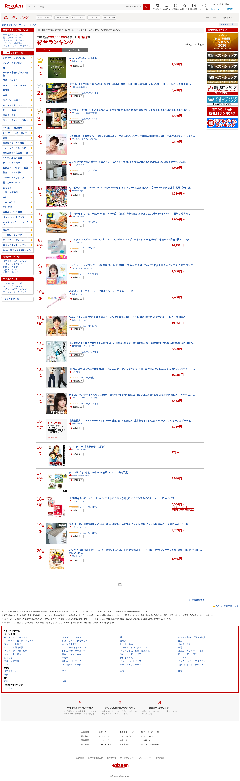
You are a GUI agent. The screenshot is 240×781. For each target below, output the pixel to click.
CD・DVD (7, 207)
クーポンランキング (12, 286)
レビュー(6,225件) (88, 170)
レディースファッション (14, 58)
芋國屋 (74, 657)
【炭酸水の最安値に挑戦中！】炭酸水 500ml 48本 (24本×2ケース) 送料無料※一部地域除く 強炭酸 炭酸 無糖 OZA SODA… (131, 343)
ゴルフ (6, 230)
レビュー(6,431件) (88, 118)
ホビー (6, 197)
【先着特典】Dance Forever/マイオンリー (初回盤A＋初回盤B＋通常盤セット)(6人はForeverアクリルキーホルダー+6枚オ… (132, 420)
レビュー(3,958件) (88, 584)
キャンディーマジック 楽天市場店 (85, 398)
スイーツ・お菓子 (11, 100)
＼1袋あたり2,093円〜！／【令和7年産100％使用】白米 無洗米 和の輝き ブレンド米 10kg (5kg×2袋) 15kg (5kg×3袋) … (129, 110)
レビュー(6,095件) (88, 740)
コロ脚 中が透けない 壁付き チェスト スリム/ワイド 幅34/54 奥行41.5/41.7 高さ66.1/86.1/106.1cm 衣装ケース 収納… (128, 161)
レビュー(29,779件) (89, 403)
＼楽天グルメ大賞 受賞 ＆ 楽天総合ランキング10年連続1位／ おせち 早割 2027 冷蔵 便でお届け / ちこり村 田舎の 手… (130, 317)
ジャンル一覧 (211, 17)
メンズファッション (12, 62)
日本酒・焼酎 (9, 115)
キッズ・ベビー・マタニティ (17, 46)
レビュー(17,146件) (89, 351)
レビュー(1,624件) (88, 533)
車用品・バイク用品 (12, 212)
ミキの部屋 (76, 372)
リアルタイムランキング (14, 261)
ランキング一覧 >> (228, 24)
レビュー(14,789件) (89, 274)
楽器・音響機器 (10, 192)
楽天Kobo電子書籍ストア (81, 449)
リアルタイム (93, 17)
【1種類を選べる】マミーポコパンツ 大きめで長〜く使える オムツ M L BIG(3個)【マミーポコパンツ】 (122, 498)
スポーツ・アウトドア (13, 177)
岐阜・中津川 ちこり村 (80, 320)
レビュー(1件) (86, 610)
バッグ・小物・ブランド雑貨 (15, 74)
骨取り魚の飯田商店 (79, 87)
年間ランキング (10, 272)
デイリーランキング (12, 264)
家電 (5, 138)
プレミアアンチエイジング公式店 (84, 139)
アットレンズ (77, 242)
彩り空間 (75, 708)
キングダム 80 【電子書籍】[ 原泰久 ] (88, 446)
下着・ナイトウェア (12, 80)
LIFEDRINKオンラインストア (83, 346)
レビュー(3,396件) (88, 222)
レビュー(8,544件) (88, 507)
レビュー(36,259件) (89, 662)
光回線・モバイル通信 (13, 143)
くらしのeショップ (79, 165)
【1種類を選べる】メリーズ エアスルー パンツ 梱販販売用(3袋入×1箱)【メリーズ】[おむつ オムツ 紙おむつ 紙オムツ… (130, 576)
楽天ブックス (77, 61)
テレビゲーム (9, 202)
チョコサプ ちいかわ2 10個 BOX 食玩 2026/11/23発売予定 (98, 472)
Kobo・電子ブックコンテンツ (17, 250)
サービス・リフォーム (13, 34)
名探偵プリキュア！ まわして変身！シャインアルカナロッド (101, 291)
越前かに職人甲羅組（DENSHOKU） (85, 631)
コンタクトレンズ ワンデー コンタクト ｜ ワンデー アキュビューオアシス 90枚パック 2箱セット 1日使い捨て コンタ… (130, 239)
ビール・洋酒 (9, 110)
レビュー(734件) (87, 248)
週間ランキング (10, 267)
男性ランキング (62, 17)
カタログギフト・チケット (15, 245)
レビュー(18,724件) (89, 636)
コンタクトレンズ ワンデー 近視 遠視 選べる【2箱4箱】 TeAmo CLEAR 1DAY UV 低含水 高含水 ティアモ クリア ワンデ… (132, 265)
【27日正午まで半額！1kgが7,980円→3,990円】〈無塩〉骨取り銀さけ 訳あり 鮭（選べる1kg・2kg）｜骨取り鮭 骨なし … (131, 213)
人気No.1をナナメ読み (13, 283)
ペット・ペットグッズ (13, 40)
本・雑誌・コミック (12, 235)
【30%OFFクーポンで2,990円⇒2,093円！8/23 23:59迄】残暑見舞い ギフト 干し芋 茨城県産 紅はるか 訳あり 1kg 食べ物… (131, 653)
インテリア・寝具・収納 (14, 148)
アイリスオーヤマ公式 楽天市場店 (84, 113)
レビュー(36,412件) (89, 93)
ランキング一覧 (11, 299)
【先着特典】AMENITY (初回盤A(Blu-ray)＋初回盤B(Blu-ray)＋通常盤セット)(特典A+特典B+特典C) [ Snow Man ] (127, 602)
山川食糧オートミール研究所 (83, 734)
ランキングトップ (44, 17)
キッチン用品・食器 (12, 157)
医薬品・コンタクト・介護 (15, 167)
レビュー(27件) (87, 377)
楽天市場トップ (9, 24)
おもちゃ (7, 187)
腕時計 (6, 90)
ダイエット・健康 (11, 162)
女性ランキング (78, 17)
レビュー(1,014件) (88, 688)
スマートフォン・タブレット (15, 121)
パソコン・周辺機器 (12, 43)
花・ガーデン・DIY (12, 37)
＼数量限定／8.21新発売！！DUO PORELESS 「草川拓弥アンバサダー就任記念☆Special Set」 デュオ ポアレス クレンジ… (132, 136)
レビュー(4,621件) (88, 326)
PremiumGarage (77, 191)
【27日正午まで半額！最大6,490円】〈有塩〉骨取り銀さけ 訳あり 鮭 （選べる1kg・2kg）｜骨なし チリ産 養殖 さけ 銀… (131, 679)
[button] (166, 7)
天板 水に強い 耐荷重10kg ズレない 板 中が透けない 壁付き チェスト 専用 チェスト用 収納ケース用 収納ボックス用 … (130, 524)
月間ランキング (10, 269)
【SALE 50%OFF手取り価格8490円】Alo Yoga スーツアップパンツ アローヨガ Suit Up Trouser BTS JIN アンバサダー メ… (132, 369)
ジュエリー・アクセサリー (15, 85)
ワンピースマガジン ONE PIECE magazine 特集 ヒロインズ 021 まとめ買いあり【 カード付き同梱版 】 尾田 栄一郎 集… (131, 187)
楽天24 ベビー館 (78, 501)
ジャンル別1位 (109, 17)
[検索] (146, 7)
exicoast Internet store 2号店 (81, 475)
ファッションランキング (14, 292)
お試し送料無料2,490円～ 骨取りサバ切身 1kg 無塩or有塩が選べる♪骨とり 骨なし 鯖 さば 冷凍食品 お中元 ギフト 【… (130, 627)
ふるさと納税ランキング (14, 289)
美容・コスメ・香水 (12, 172)
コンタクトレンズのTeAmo (82, 268)
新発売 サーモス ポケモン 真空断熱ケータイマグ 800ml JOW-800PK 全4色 (107, 705)
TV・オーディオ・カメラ (15, 133)
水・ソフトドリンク (12, 105)
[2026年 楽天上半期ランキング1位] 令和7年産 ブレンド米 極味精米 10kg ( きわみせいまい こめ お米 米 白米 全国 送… (129, 731)
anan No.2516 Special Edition (83, 58)
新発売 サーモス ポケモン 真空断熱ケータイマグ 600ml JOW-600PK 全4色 (107, 757)
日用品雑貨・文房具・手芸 (15, 152)
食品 (5, 95)
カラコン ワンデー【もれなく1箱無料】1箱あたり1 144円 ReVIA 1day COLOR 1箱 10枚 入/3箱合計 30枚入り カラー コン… (132, 394)
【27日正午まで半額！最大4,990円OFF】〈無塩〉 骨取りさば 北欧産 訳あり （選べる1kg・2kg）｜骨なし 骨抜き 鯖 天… (131, 84)
